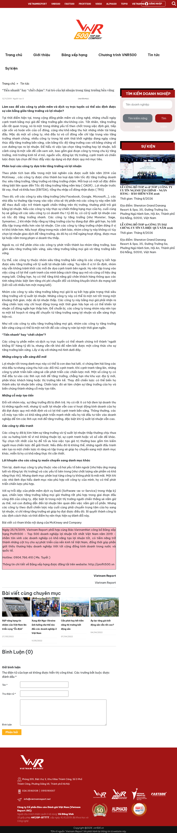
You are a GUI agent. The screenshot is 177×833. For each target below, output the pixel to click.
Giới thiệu (41, 55)
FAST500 (69, 4)
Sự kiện (11, 68)
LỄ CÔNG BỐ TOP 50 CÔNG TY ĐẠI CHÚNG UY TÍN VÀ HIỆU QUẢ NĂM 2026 (146, 226)
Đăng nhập (155, 3)
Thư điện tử (9, 693)
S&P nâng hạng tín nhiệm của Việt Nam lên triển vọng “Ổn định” (14, 624)
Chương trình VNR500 (118, 55)
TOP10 (124, 4)
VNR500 (55, 4)
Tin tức (154, 55)
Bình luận (7, 724)
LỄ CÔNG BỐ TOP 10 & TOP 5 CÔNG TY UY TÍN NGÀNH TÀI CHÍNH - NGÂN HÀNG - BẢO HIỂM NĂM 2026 (146, 190)
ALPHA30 (111, 4)
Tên (4, 684)
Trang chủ (13, 55)
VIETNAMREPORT (37, 4)
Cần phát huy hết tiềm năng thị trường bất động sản (72, 624)
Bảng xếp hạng (74, 55)
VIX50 (98, 4)
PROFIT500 (85, 4)
